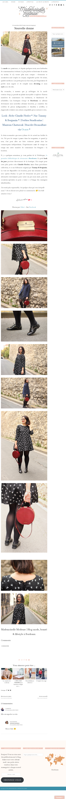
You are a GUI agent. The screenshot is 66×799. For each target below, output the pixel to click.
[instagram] (52, 4)
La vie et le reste (42, 1)
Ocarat (24, 129)
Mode (13, 1)
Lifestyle (30, 1)
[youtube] (58, 4)
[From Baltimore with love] (29, 673)
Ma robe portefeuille (6, 697)
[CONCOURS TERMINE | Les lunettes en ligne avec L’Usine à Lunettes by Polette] (18, 673)
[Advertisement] (58, 117)
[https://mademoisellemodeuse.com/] (33, 11)
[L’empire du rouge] (41, 673)
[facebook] (54, 4)
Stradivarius (36, 120)
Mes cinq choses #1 (42, 697)
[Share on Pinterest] (10, 690)
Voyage (21, 1)
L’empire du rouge (41, 681)
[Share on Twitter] (9, 690)
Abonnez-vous (12, 780)
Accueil (5, 1)
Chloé (22, 207)
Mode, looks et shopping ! (29, 25)
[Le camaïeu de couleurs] (6, 673)
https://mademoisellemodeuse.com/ (16, 788)
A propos (55, 1)
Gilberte (8, 708)
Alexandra (13, 721)
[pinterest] (56, 4)
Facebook (32, 207)
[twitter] (50, 4)
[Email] (61, 4)
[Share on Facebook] (7, 690)
